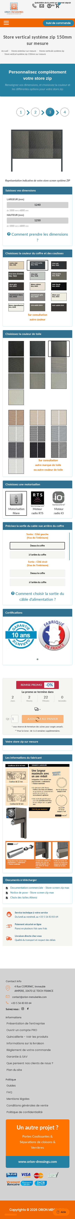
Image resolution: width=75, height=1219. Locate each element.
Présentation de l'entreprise (25, 1023)
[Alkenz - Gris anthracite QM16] (37, 349)
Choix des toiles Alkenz (23, 897)
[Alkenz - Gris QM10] (37, 365)
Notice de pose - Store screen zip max (32, 892)
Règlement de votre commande (28, 1050)
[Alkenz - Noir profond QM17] (16, 349)
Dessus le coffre (37, 546)
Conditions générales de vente (27, 1105)
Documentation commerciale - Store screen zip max (39, 888)
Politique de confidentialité (24, 1112)
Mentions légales (17, 1099)
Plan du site (14, 1070)
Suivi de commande (58, 23)
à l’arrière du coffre (37, 555)
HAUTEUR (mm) (15, 215)
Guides (11, 1086)
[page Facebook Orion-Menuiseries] (28, 1009)
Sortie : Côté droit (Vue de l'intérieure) (37, 564)
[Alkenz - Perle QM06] (37, 381)
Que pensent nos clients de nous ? (29, 1063)
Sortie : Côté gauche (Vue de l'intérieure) (37, 536)
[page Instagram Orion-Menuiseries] (22, 1009)
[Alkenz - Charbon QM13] (59, 349)
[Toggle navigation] (6, 23)
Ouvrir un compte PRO (21, 1030)
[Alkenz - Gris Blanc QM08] (59, 365)
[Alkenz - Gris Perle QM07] (16, 381)
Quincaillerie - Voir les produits (27, 1037)
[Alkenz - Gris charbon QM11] (16, 365)
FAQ (9, 1092)
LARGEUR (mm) (15, 199)
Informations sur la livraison (25, 1043)
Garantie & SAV (17, 1057)
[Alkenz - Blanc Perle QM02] (59, 381)
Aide (63, 1212)
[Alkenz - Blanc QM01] (16, 397)
